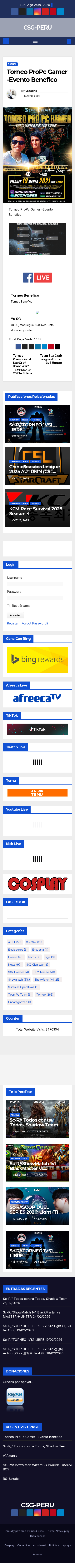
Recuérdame (20, 606)
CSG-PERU (37, 27)
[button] (63, 41)
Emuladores (18, 949)
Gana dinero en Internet (31, 1545)
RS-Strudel (11, 1479)
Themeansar (37, 1535)
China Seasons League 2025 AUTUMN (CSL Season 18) (34, 471)
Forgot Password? (35, 623)
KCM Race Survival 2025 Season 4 (35, 511)
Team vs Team (20, 994)
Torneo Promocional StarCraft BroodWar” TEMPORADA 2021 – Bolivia (22, 364)
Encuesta (40, 949)
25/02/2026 (21, 1131)
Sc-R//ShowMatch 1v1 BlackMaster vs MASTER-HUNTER (33, 1168)
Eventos (37, 1554)
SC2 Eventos (18, 972)
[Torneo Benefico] (37, 283)
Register (13, 623)
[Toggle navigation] (35, 41)
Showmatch (19, 979)
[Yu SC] (37, 321)
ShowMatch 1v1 (19, 461)
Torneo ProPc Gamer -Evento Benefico (32, 1437)
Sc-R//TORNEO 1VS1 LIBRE (30, 427)
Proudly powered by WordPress (25, 1530)
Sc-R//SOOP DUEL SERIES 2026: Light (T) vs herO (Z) (37, 1212)
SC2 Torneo (44, 972)
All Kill (14, 942)
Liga (50, 957)
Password (14, 592)
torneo (12, 64)
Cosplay (9, 1545)
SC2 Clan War (37, 964)
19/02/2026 (21, 1218)
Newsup (61, 1530)
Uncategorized (19, 1002)
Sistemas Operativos (23, 987)
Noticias (54, 1545)
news (25, 420)
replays (66, 1545)
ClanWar (34, 942)
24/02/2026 (21, 1175)
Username (14, 578)
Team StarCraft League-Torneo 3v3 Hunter (51, 359)
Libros (34, 957)
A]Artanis (10, 1456)
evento (14, 420)
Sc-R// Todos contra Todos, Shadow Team (34, 1122)
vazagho (31, 91)
